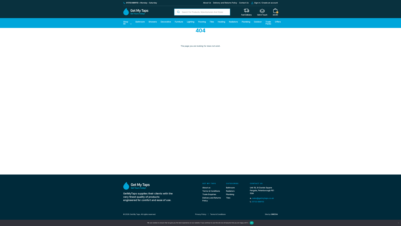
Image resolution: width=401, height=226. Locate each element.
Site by (271, 214)
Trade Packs (268, 23)
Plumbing (246, 22)
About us (206, 188)
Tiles (212, 22)
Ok (252, 223)
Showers (152, 22)
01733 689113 (258, 202)
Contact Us (244, 3)
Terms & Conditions (211, 191)
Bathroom (140, 22)
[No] (398, 223)
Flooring (202, 22)
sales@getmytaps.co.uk (263, 198)
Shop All (125, 23)
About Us (207, 3)
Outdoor (258, 22)
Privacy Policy (200, 214)
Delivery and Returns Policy (225, 3)
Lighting (190, 22)
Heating (221, 22)
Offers (278, 22)
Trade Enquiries (209, 194)
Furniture (179, 22)
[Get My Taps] (135, 14)
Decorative (166, 22)
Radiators (233, 22)
